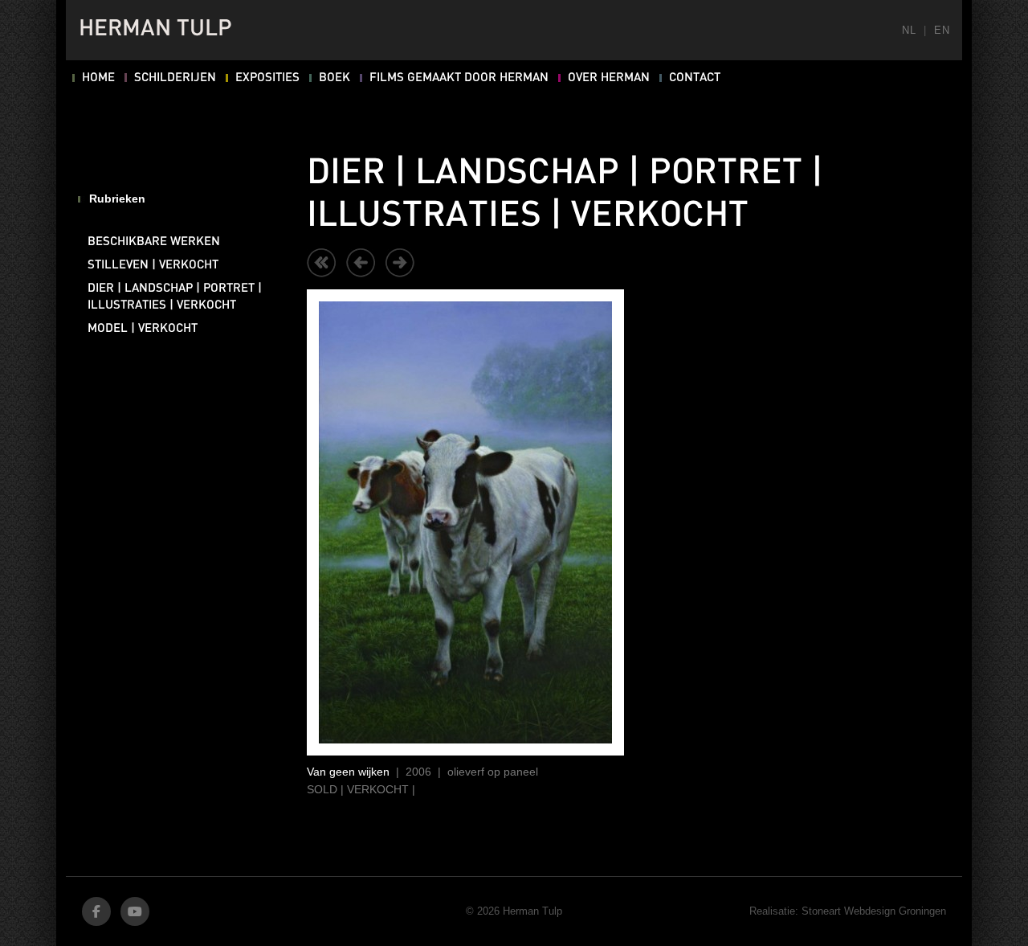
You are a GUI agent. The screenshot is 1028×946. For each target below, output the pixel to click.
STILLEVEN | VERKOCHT (153, 265)
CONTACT (694, 78)
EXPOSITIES (267, 78)
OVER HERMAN (609, 78)
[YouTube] (134, 911)
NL (909, 30)
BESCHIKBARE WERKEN (154, 242)
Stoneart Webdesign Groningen (874, 911)
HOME (98, 78)
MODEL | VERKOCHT (143, 328)
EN (941, 30)
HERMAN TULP (155, 29)
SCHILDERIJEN (175, 78)
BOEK (334, 78)
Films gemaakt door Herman (459, 78)
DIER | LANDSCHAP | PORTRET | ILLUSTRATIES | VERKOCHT (175, 297)
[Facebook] (96, 911)
